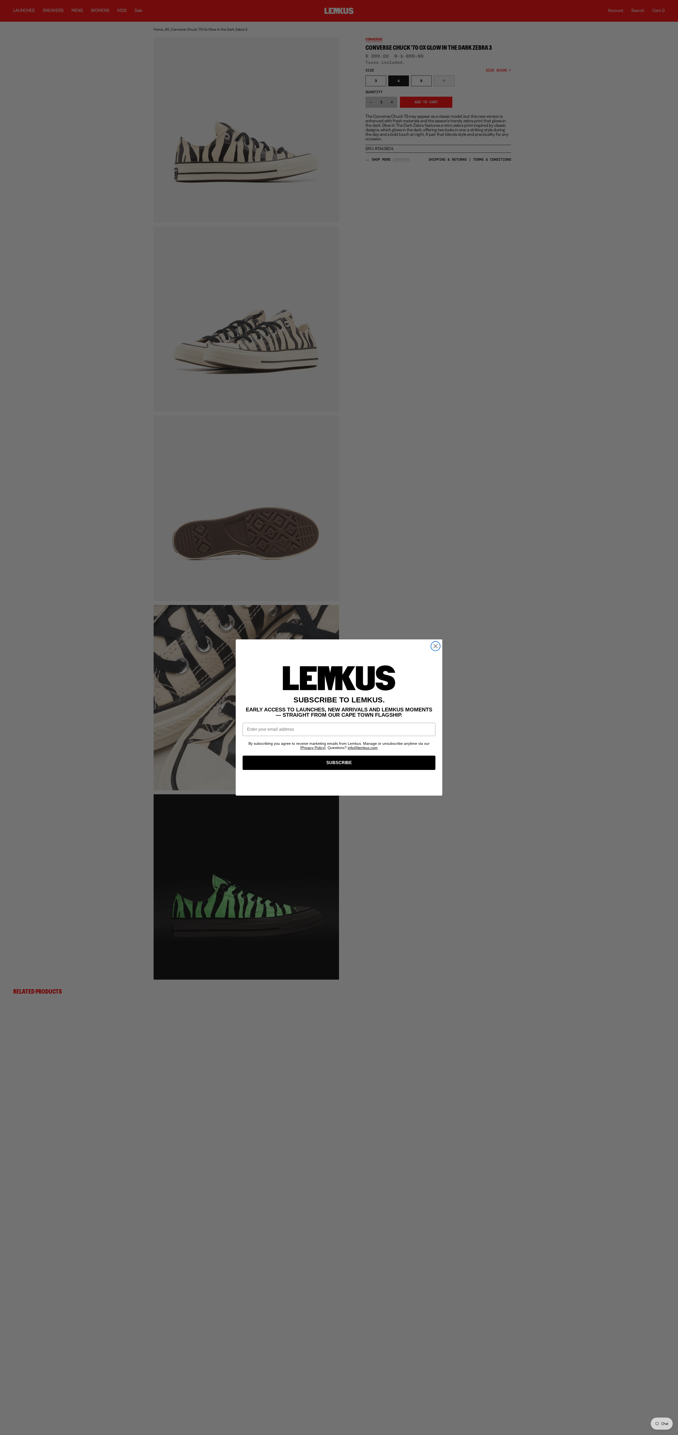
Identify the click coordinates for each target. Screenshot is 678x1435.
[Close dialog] (435, 646)
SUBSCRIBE (339, 762)
